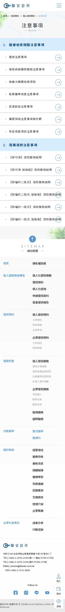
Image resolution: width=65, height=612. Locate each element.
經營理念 (37, 450)
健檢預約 (37, 282)
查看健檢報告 (40, 302)
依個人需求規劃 (40, 381)
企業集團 (37, 511)
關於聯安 (8, 450)
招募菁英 (37, 490)
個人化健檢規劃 (41, 275)
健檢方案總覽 (39, 366)
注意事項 (37, 330)
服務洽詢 (37, 399)
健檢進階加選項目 (41, 371)
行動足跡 (37, 529)
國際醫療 (37, 419)
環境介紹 (37, 504)
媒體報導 (37, 470)
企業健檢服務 (40, 389)
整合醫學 (37, 431)
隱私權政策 (39, 263)
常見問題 (37, 324)
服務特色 (37, 456)
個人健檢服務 (40, 361)
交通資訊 (37, 497)
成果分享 (37, 523)
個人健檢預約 (40, 314)
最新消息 (37, 463)
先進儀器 (37, 484)
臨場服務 (37, 412)
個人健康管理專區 (14, 275)
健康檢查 (8, 361)
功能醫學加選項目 (41, 376)
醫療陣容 (37, 477)
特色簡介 (37, 394)
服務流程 (37, 404)
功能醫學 (8, 431)
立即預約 (37, 319)
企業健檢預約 (40, 337)
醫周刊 (36, 438)
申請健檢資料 (40, 296)
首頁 (6, 263)
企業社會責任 (11, 523)
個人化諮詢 (39, 289)
